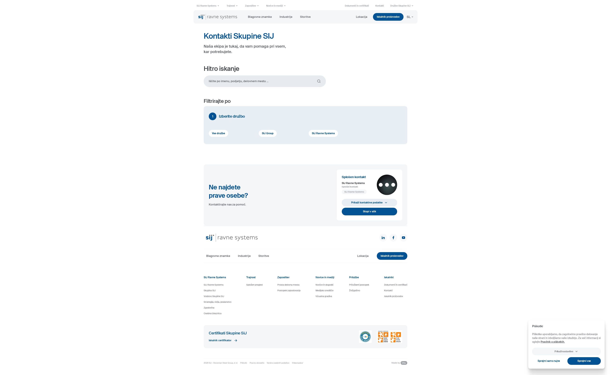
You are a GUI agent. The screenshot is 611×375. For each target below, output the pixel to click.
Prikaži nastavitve (564, 351)
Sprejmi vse (584, 361)
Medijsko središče (325, 290)
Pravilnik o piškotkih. (553, 341)
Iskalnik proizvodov (388, 16)
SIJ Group (268, 133)
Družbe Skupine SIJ (400, 5)
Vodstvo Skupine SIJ (214, 296)
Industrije (286, 17)
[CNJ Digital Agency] (399, 363)
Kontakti (379, 5)
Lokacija (361, 17)
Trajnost (231, 5)
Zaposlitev (250, 5)
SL (409, 17)
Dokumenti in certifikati (357, 5)
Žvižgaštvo (354, 290)
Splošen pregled (254, 284)
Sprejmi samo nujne (549, 361)
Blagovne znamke (260, 17)
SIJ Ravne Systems (206, 5)
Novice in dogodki (324, 284)
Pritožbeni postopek (359, 284)
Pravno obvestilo (257, 363)
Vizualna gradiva (324, 296)
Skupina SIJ (210, 290)
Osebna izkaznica (212, 313)
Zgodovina (209, 307)
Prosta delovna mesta (288, 284)
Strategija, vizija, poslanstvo (217, 302)
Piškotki (243, 363)
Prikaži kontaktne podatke (367, 202)
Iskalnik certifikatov (220, 340)
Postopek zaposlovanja (289, 290)
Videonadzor (297, 363)
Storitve (305, 17)
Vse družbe (218, 133)
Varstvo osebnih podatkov (278, 363)
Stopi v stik (369, 211)
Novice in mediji (274, 5)
